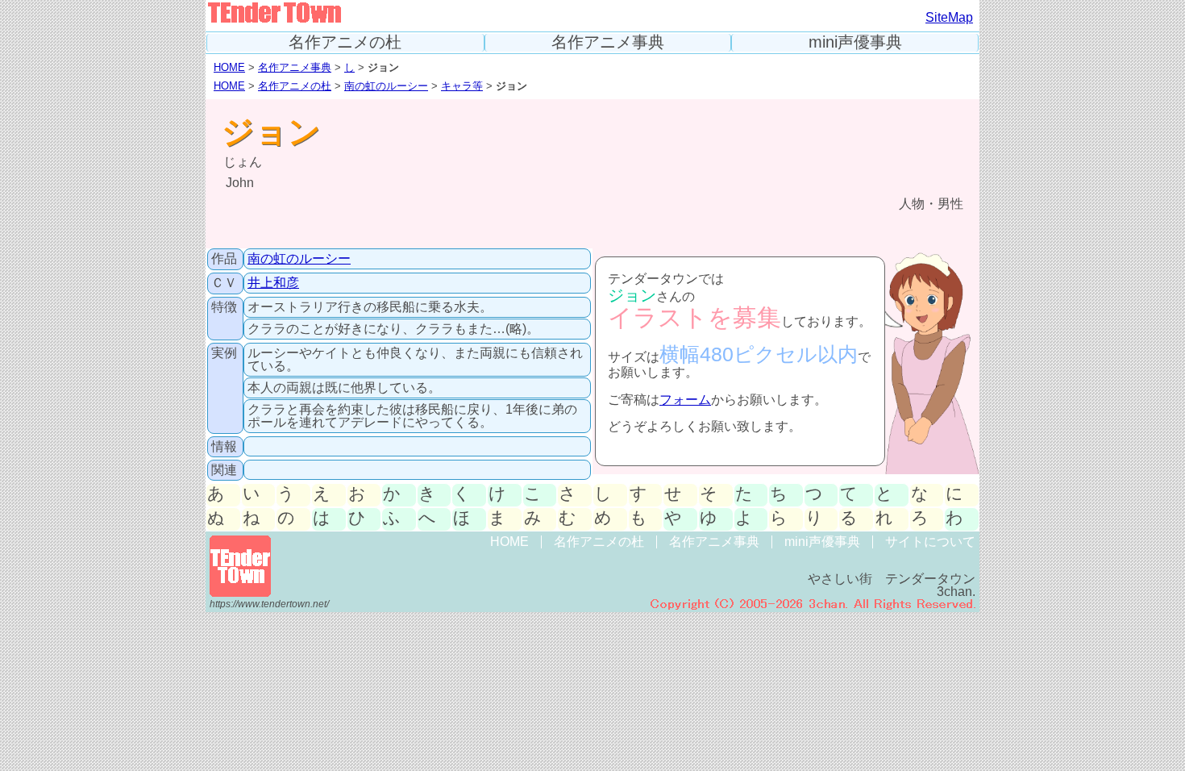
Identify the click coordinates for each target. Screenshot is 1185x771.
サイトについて (930, 541)
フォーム (685, 399)
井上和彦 (273, 283)
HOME (229, 67)
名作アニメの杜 (345, 42)
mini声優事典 (855, 42)
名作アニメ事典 (607, 42)
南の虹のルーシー (386, 86)
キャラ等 (462, 86)
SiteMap (949, 17)
